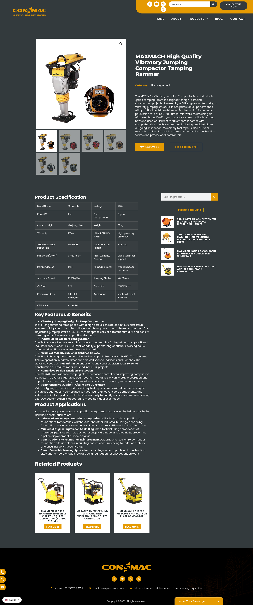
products (196, 19)
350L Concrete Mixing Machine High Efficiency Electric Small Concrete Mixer (193, 238)
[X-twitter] (163, 4)
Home (160, 19)
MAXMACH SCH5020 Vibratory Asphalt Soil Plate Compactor (196, 269)
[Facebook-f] (149, 4)
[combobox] (190, 4)
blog (219, 19)
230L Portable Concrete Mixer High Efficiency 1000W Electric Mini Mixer (197, 222)
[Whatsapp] (163, 9)
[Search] (213, 4)
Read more (52, 526)
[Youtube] (156, 4)
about (176, 19)
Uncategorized (160, 85)
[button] (120, 43)
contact (237, 19)
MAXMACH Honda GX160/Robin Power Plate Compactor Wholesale (196, 254)
